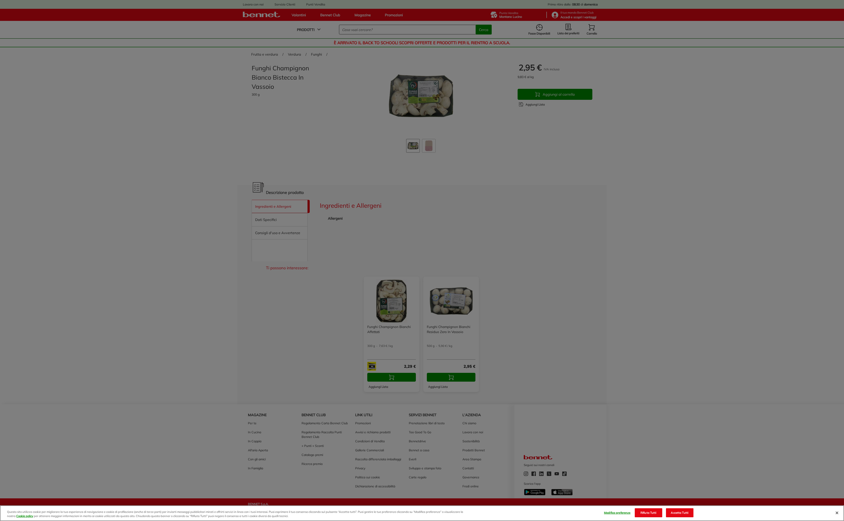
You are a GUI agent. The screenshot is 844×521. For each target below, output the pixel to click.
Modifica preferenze (617, 512)
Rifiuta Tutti (648, 512)
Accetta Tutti (679, 512)
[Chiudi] (837, 513)
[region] (422, 513)
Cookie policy (24, 516)
